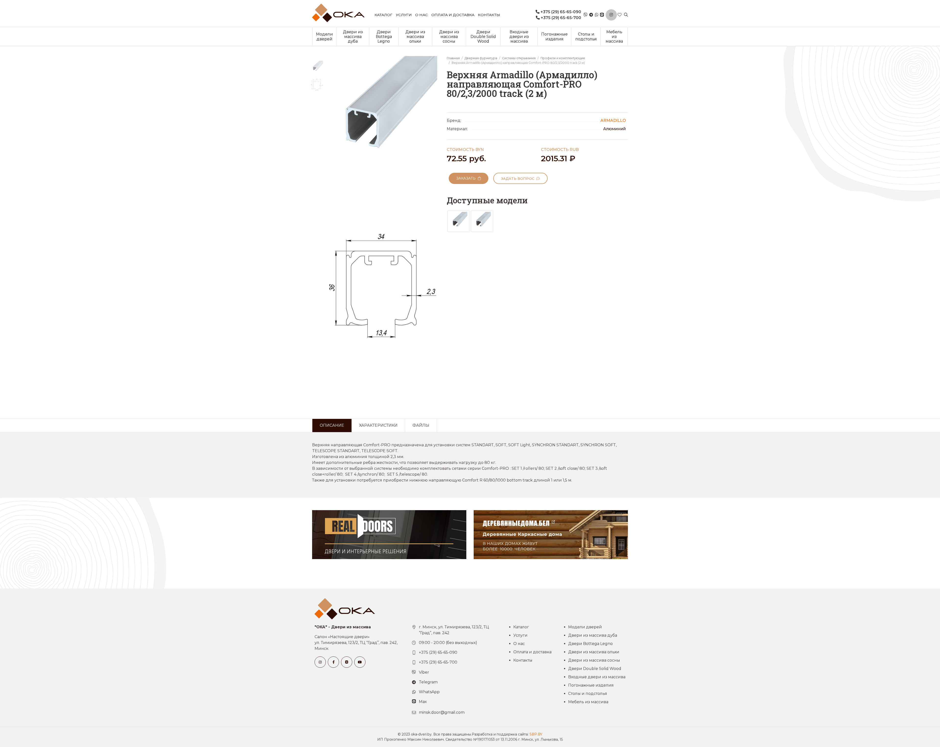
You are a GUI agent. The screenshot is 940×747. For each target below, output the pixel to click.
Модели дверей (324, 36)
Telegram (428, 682)
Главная (453, 58)
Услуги (404, 14)
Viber (424, 672)
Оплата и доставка (452, 14)
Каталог (383, 14)
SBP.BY (535, 734)
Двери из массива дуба (353, 37)
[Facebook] (333, 662)
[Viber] (586, 15)
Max (423, 701)
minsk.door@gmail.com (442, 712)
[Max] (602, 15)
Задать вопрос (518, 178)
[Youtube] (359, 662)
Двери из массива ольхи (415, 37)
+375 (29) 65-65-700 (560, 17)
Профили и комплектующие (562, 58)
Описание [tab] (332, 425)
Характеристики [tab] (378, 425)
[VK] (346, 662)
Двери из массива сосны (449, 37)
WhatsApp (429, 692)
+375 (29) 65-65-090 (560, 12)
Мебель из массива (614, 37)
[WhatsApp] (596, 15)
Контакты (489, 14)
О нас (421, 14)
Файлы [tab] (420, 425)
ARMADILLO (613, 120)
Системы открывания (519, 58)
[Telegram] (591, 15)
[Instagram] (611, 15)
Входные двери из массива (519, 37)
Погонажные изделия (554, 36)
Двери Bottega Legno (384, 37)
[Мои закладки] (620, 15)
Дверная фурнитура (481, 58)
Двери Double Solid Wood (483, 37)
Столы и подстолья (586, 36)
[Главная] (338, 13)
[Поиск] (626, 15)
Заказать (467, 178)
